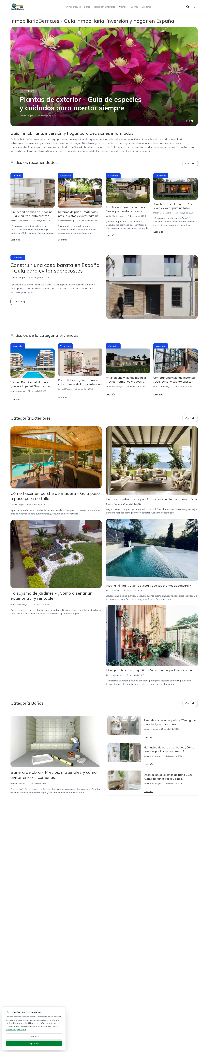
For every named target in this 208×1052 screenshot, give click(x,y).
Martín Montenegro (19, 220)
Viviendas (122, 7)
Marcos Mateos (17, 391)
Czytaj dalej (19, 301)
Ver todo (190, 163)
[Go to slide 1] (186, 121)
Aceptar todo (34, 1043)
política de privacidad (16, 1029)
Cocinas (134, 7)
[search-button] (187, 6)
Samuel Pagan (26, 115)
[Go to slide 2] (189, 121)
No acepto (34, 1036)
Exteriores (146, 7)
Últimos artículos (73, 7)
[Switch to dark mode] (195, 6)
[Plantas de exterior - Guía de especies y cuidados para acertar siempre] (104, 76)
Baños (87, 7)
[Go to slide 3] (192, 121)
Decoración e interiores (104, 7)
